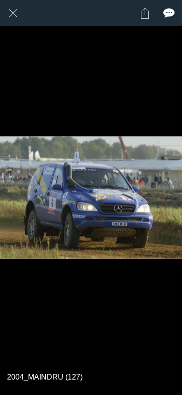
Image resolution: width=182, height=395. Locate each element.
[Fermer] (13, 13)
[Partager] (144, 13)
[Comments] (169, 13)
